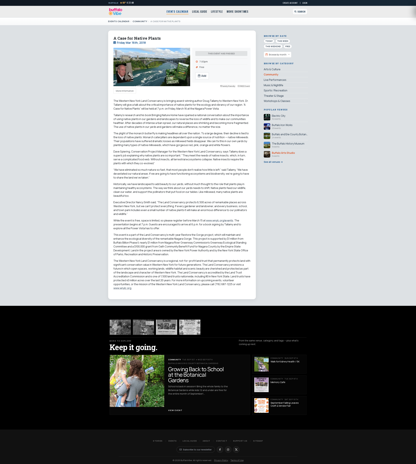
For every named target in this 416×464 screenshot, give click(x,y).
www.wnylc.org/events (219, 220)
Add (203, 76)
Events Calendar (177, 11)
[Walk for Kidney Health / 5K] (143, 327)
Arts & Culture (272, 69)
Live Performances (275, 80)
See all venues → (273, 161)
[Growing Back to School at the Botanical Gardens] (120, 327)
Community (140, 21)
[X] (236, 449)
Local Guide (199, 11)
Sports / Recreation (275, 90)
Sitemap (258, 441)
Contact (221, 441)
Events (173, 441)
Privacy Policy (221, 460)
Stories (157, 441)
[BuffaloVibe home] (116, 11)
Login (304, 2)
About (206, 441)
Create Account (290, 2)
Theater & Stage (274, 95)
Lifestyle (217, 11)
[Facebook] (220, 449)
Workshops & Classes (277, 101)
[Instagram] (228, 449)
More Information (125, 90)
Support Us (240, 441)
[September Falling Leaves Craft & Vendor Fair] (190, 327)
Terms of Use (237, 460)
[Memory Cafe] (166, 327)
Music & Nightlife (273, 85)
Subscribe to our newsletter (197, 449)
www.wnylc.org (122, 288)
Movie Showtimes (237, 11)
